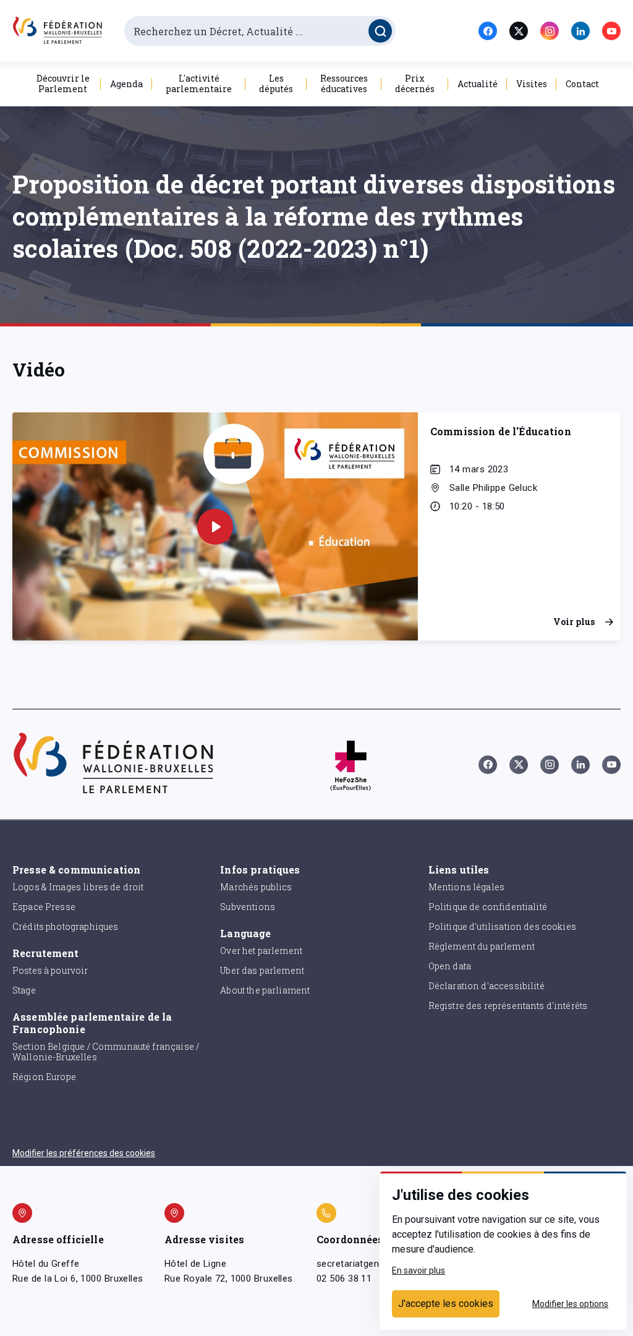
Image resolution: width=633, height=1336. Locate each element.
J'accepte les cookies (445, 1303)
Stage (24, 990)
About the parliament (265, 990)
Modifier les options (570, 1304)
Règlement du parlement (481, 946)
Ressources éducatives (344, 83)
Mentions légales (466, 887)
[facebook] (487, 31)
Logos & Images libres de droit (78, 887)
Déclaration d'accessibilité (486, 986)
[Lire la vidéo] (215, 527)
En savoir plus (418, 1270)
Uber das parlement (262, 970)
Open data (449, 966)
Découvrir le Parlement (63, 83)
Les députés (276, 83)
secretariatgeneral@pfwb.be (377, 1263)
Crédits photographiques (65, 926)
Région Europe (44, 1077)
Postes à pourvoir (50, 970)
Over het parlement (261, 950)
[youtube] (611, 31)
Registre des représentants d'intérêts (508, 1005)
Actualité (477, 84)
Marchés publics (256, 887)
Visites (531, 84)
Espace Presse (43, 907)
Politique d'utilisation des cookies (502, 926)
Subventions (247, 907)
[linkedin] (580, 31)
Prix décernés (415, 83)
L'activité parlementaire (199, 83)
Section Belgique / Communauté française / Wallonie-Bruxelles (105, 1051)
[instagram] (549, 31)
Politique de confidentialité (487, 907)
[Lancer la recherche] (380, 31)
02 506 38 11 (344, 1278)
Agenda (126, 84)
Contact (582, 84)
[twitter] (518, 31)
